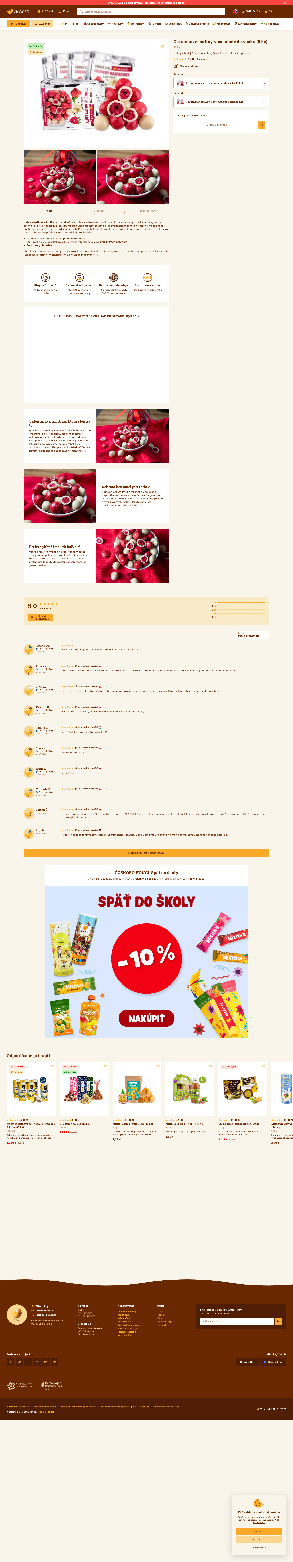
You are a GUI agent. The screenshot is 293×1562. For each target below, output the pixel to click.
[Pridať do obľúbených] (162, 46)
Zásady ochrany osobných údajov (77, 1406)
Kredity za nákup (127, 1328)
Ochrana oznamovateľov (165, 1406)
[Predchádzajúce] (28, 2)
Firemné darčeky (127, 1331)
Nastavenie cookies (18, 1406)
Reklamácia (124, 1321)
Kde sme (161, 1314)
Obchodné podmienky (44, 1406)
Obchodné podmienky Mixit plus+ (118, 1406)
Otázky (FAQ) (164, 1321)
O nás (160, 1311)
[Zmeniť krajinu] (235, 11)
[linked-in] (46, 1362)
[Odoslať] (278, 1321)
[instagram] (10, 1362)
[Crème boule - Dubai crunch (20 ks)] (242, 1102)
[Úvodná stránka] (18, 11)
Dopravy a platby (127, 1311)
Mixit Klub (124, 1318)
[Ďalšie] (265, 2)
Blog (159, 1318)
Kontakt (161, 1325)
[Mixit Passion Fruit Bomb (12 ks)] (137, 1102)
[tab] (49, 212)
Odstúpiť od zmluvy (128, 1325)
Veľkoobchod (125, 1335)
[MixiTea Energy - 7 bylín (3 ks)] (189, 1101)
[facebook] (28, 1362)
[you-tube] (37, 1362)
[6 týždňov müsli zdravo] (84, 1099)
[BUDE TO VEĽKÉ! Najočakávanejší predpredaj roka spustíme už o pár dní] (146, 2)
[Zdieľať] (261, 125)
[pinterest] (54, 1362)
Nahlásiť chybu (46, 1411)
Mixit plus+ (124, 1314)
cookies (144, 1406)
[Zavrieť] (285, 2)
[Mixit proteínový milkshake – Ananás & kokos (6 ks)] (31, 1104)
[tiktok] (19, 1362)
